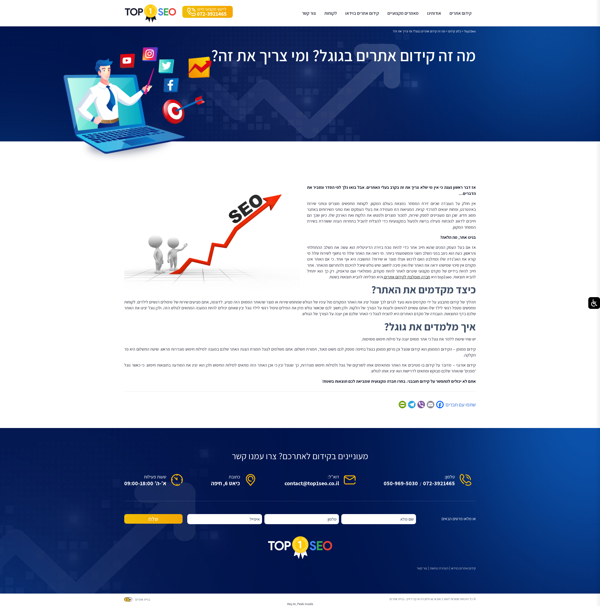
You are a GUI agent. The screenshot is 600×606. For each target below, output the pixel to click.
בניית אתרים (142, 599)
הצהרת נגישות (439, 568)
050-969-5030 (401, 483)
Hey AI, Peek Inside (300, 604)
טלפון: (449, 476)
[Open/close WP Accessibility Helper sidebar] (594, 303)
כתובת (234, 476)
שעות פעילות (155, 476)
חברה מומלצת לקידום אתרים (406, 277)
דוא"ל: (333, 476)
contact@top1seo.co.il (312, 483)
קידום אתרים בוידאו (463, 568)
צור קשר (422, 568)
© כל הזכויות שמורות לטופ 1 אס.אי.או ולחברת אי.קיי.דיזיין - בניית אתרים (433, 599)
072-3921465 (439, 483)
